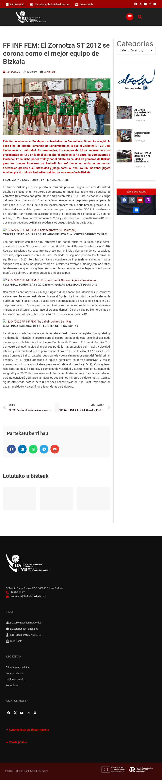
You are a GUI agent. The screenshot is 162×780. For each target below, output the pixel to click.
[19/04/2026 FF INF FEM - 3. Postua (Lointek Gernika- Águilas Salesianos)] (49, 280)
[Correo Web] (76, 4)
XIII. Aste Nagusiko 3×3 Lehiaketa (142, 112)
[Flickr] (136, 210)
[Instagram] (148, 200)
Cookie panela (18, 742)
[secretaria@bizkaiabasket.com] (31, 4)
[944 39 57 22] (7, 4)
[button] (11, 449)
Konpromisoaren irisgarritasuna (29, 729)
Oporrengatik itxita (142, 134)
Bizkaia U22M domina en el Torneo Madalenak (142, 157)
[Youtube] (140, 200)
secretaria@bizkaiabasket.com (52, 4)
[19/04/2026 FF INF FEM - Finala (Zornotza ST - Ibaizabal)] (39, 230)
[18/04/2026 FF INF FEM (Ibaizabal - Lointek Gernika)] (37, 321)
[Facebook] (124, 200)
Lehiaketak (50, 71)
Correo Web (86, 4)
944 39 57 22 (17, 4)
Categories (135, 43)
